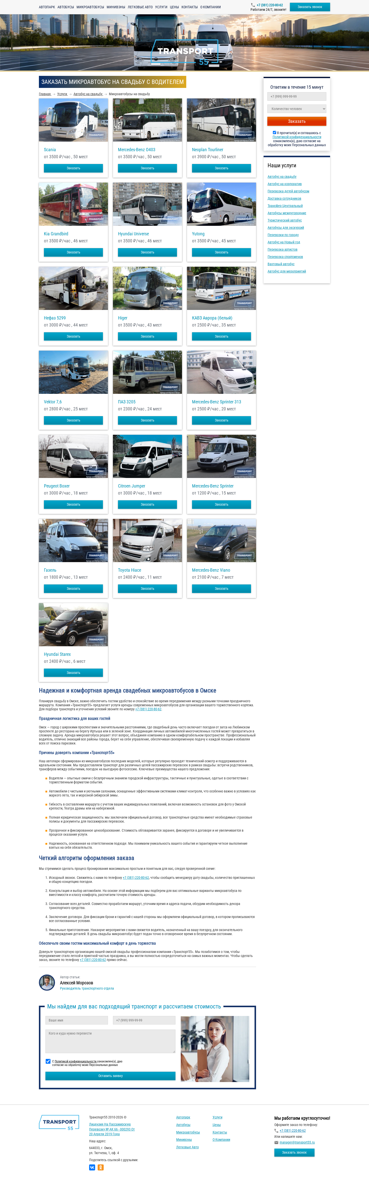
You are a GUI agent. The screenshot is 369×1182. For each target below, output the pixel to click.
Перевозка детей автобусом (288, 191)
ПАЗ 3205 (127, 402)
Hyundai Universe (133, 234)
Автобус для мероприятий (287, 271)
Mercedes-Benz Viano (211, 570)
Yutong (198, 234)
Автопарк (47, 7)
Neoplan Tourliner (207, 149)
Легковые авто (140, 7)
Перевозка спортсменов (285, 257)
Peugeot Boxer (57, 486)
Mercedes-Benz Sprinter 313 (216, 402)
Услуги (161, 7)
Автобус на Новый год (284, 242)
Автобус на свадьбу (282, 177)
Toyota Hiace (129, 570)
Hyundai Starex (57, 654)
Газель (50, 570)
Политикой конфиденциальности (297, 137)
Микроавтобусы (90, 7)
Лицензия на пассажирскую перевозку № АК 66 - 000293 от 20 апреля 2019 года (112, 1129)
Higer (122, 318)
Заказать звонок (310, 7)
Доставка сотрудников (284, 198)
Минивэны (116, 7)
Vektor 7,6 (53, 402)
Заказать (73, 168)
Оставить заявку (110, 1076)
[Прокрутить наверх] (16, 1170)
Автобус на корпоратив (285, 184)
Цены (174, 7)
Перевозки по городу (283, 235)
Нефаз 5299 (55, 318)
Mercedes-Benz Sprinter (212, 486)
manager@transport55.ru (297, 1142)
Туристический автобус (285, 220)
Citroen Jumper (131, 486)
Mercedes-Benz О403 (136, 149)
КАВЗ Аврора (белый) (212, 318)
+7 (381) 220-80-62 (270, 5)
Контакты (189, 7)
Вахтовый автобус (281, 264)
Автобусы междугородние (287, 213)
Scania (50, 149)
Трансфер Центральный (285, 206)
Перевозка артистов (282, 249)
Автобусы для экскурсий (286, 228)
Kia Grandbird (56, 234)
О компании (210, 7)
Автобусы (65, 7)
